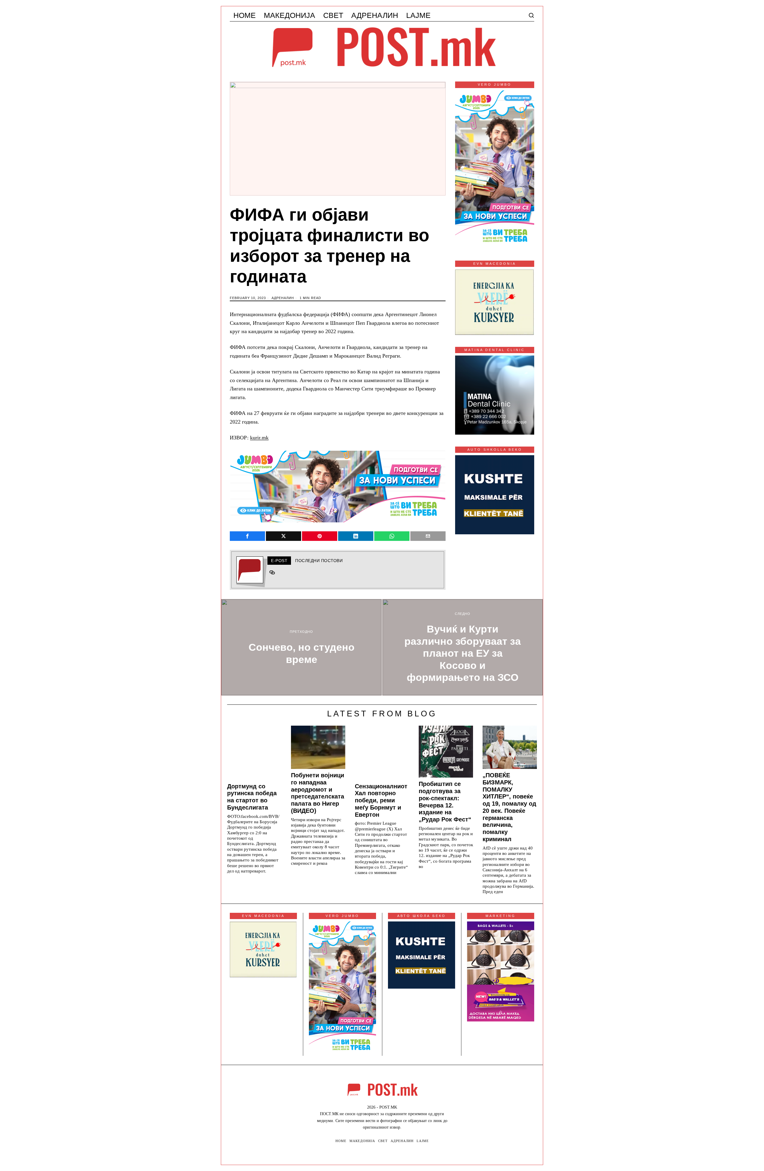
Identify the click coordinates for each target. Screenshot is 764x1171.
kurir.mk (259, 438)
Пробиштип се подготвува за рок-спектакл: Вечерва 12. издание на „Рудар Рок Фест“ (445, 802)
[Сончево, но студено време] (301, 647)
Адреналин (283, 298)
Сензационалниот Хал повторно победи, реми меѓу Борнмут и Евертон (381, 800)
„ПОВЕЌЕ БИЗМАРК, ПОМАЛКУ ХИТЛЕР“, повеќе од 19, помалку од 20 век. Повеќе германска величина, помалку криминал (509, 807)
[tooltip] (247, 536)
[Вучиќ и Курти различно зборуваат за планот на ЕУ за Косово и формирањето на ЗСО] (462, 647)
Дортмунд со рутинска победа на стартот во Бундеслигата (252, 797)
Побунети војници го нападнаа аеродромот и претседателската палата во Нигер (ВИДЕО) (317, 793)
